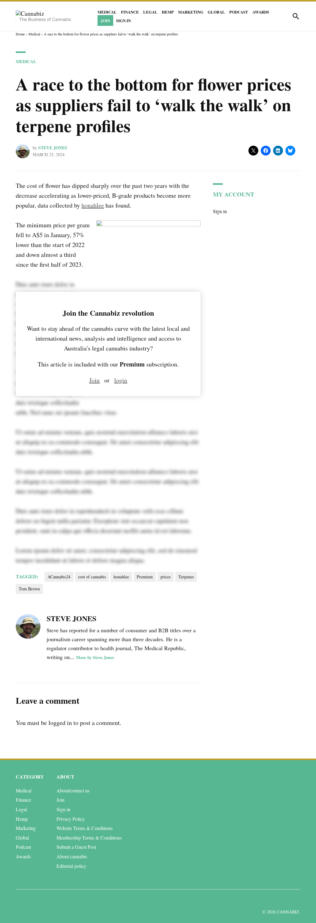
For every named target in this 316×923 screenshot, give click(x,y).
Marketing (190, 12)
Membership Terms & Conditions (89, 837)
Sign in (123, 20)
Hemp (168, 12)
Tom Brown (29, 589)
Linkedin (259, 900)
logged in (60, 723)
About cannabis (71, 856)
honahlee (92, 205)
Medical (107, 12)
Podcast (238, 12)
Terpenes (186, 577)
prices (165, 577)
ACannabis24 (59, 577)
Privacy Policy (70, 819)
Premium (145, 577)
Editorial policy (71, 866)
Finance (130, 12)
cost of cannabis (92, 577)
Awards (260, 12)
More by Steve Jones (95, 657)
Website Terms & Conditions (84, 828)
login (120, 380)
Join (105, 20)
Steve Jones (52, 147)
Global (216, 12)
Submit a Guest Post (76, 847)
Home (20, 33)
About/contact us (72, 790)
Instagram (273, 900)
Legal (150, 12)
